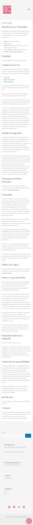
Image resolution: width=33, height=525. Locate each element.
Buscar (3, 432)
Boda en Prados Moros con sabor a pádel (14, 452)
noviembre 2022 (8, 478)
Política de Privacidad (9, 79)
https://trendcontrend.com (16, 51)
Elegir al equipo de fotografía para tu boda (15, 447)
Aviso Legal (7, 77)
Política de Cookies (9, 81)
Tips (5, 494)
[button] (28, 9)
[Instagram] (9, 507)
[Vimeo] (19, 507)
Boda (5, 491)
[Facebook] (14, 507)
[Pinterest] (24, 507)
